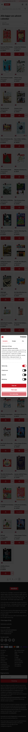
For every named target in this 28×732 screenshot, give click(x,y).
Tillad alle (14, 385)
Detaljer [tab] (14, 341)
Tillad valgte (14, 389)
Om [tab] (23, 341)
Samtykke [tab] (5, 341)
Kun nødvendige (14, 394)
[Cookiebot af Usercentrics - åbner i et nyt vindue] (20, 337)
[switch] (24, 370)
